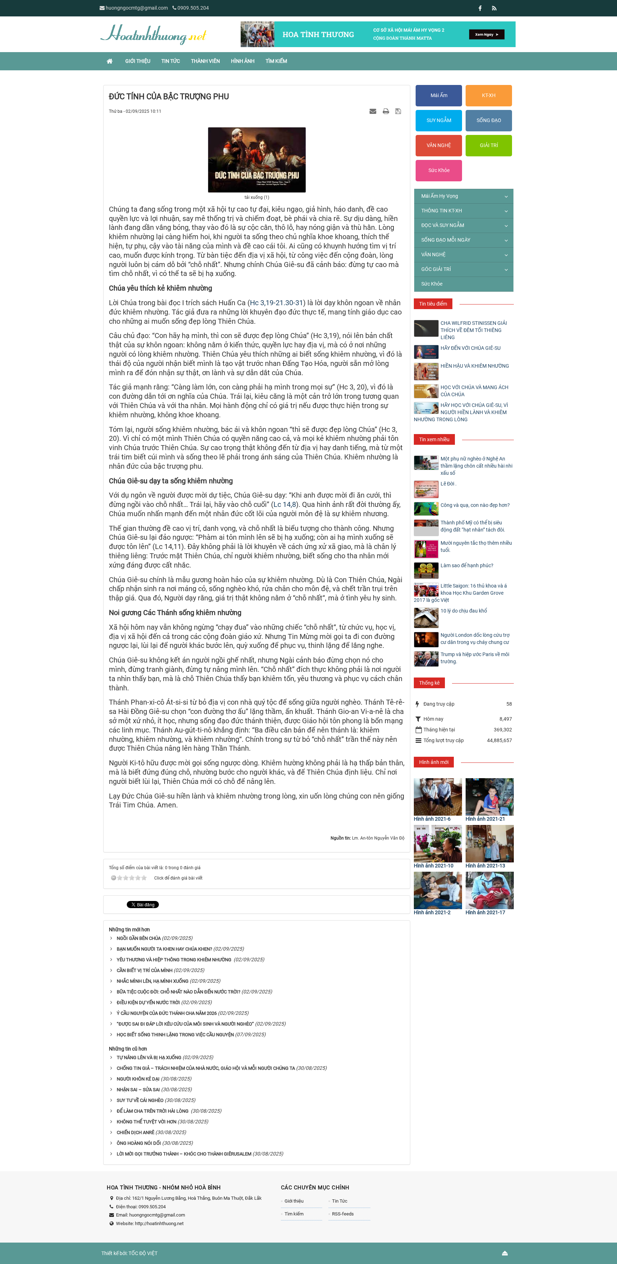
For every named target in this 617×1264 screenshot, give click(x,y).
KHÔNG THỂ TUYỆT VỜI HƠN (146, 1121)
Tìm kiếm (294, 1214)
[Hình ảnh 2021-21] (490, 797)
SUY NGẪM (439, 120)
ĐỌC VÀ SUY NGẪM (442, 225)
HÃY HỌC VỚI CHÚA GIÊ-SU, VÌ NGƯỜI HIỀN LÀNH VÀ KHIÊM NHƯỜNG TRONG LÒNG (461, 412)
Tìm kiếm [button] (276, 61)
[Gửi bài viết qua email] (374, 111)
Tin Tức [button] (170, 61)
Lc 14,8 (285, 504)
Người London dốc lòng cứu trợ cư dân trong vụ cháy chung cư (475, 638)
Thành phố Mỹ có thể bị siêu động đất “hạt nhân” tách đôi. (473, 526)
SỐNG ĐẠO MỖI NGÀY (445, 240)
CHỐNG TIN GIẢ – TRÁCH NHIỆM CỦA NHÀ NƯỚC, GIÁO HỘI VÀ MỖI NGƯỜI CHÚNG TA (206, 1068)
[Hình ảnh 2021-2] (438, 890)
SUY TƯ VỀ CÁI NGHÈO (140, 1100)
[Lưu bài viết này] (399, 111)
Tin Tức (339, 1201)
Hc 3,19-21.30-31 (276, 302)
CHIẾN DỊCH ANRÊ (135, 1132)
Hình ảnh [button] (243, 61)
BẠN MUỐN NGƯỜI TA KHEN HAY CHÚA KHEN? (164, 949)
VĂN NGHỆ (439, 145)
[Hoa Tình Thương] (153, 34)
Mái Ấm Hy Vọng (439, 196)
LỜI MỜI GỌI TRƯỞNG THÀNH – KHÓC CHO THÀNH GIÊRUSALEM (184, 1154)
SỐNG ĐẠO (489, 120)
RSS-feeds (343, 1214)
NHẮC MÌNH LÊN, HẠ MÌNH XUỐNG (153, 981)
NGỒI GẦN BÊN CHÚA (139, 938)
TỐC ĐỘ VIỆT (143, 1253)
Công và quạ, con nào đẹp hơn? (475, 505)
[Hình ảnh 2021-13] (490, 843)
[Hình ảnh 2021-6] (438, 797)
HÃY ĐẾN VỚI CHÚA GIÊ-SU (471, 348)
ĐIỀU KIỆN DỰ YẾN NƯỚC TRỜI (148, 1002)
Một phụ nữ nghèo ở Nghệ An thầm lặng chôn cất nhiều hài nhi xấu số (476, 466)
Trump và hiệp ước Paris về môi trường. (475, 657)
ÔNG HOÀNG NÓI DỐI (139, 1143)
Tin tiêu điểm (433, 304)
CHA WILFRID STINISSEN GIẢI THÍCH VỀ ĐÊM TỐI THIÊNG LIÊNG (474, 330)
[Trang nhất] (110, 61)
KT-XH (489, 95)
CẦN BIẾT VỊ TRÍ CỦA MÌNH (144, 970)
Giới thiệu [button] (137, 61)
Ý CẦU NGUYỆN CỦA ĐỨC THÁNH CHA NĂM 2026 (167, 1013)
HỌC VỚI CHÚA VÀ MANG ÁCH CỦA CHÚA (474, 390)
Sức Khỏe (439, 170)
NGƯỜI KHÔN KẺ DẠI (138, 1079)
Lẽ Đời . (449, 484)
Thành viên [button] (205, 61)
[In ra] (387, 111)
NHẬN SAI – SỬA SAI (138, 1089)
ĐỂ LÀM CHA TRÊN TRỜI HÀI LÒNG (153, 1111)
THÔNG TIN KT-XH (441, 210)
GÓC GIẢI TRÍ (436, 269)
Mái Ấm (439, 95)
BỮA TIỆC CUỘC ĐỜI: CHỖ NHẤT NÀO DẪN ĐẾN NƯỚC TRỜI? (178, 991)
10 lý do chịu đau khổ (464, 611)
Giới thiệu (294, 1201)
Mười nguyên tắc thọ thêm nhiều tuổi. (476, 546)
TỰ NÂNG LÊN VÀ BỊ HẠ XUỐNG (149, 1057)
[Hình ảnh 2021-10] (438, 843)
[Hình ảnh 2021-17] (490, 890)
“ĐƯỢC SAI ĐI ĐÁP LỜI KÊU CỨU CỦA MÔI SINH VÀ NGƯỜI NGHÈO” (185, 1024)
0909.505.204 (193, 8)
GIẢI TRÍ (489, 145)
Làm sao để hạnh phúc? (467, 565)
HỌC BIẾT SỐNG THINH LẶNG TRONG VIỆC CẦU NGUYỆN (175, 1034)
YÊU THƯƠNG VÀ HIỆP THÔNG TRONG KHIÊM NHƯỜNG (174, 959)
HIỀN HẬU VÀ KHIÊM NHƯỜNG (475, 366)
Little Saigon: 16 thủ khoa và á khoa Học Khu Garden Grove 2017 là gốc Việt (460, 593)
